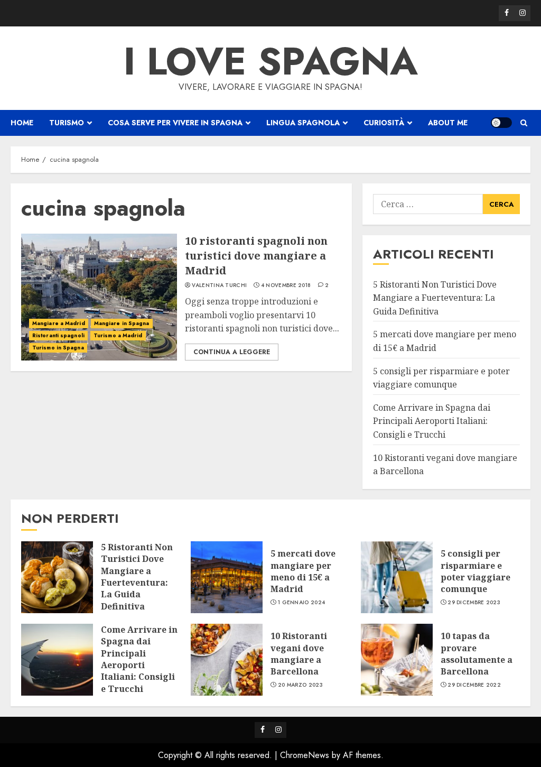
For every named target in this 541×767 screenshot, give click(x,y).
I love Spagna (271, 61)
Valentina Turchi (219, 285)
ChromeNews (304, 755)
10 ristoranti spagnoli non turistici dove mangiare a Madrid (256, 256)
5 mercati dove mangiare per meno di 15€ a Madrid (302, 571)
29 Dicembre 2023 (473, 602)
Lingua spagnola (303, 122)
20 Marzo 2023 (300, 685)
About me (448, 122)
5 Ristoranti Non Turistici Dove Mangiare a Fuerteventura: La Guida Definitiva (435, 298)
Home (22, 122)
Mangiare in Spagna (122, 323)
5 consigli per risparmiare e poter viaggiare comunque (475, 571)
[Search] (523, 123)
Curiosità (383, 122)
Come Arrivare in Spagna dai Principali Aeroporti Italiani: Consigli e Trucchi (431, 421)
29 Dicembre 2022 (474, 685)
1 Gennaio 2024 (301, 602)
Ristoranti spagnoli (58, 335)
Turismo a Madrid (118, 335)
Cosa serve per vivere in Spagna (175, 122)
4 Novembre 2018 (286, 285)
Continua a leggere (231, 352)
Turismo (66, 122)
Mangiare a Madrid (58, 323)
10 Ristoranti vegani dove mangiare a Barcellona (298, 653)
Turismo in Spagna (58, 348)
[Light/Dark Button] (501, 122)
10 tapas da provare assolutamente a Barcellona (476, 653)
